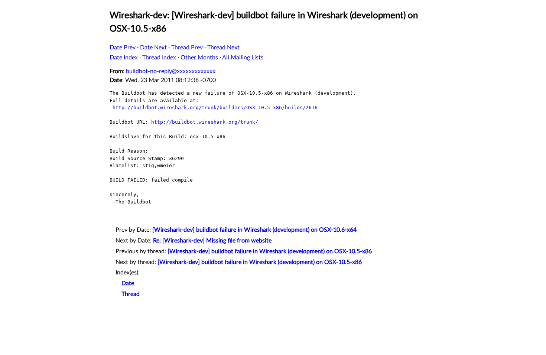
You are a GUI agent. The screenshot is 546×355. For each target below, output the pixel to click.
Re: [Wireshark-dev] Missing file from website (212, 241)
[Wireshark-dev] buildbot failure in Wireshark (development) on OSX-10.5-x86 (270, 251)
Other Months (199, 58)
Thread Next (223, 48)
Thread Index (159, 58)
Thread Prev (187, 48)
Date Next (153, 48)
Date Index (124, 58)
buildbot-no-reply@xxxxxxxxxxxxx (170, 71)
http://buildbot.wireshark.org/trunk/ (204, 122)
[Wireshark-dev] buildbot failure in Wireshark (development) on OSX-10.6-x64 (254, 230)
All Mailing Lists (242, 58)
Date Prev (123, 48)
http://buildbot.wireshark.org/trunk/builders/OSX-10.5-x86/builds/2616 (215, 107)
